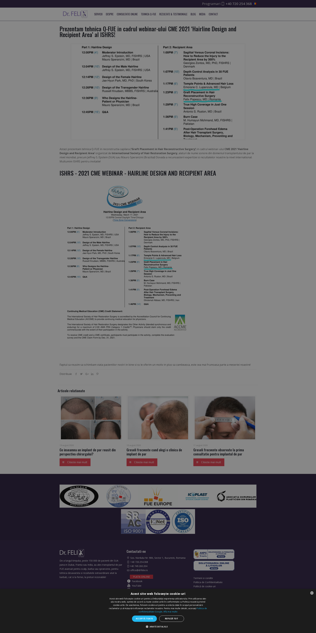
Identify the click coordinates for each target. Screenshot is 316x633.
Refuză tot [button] (171, 618)
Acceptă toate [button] (144, 618)
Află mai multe (170, 611)
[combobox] (312, 593)
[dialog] (158, 611)
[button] (158, 626)
